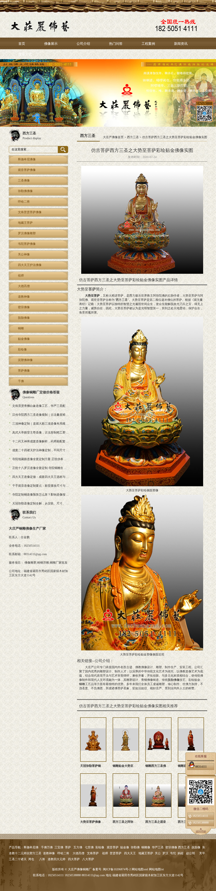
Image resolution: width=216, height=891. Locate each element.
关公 (158, 853)
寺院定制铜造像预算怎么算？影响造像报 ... (40, 494)
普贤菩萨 (116, 853)
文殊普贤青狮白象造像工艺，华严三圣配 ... (40, 405)
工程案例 (148, 43)
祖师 (105, 853)
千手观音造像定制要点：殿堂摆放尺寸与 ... (40, 485)
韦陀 (173, 853)
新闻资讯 (181, 43)
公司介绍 (83, 43)
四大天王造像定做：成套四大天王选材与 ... (40, 476)
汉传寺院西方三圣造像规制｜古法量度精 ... (40, 414)
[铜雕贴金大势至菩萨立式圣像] (126, 739)
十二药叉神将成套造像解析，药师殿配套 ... (40, 441)
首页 (21, 43)
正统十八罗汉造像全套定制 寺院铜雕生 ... (39, 468)
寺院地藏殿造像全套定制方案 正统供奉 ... (39, 459)
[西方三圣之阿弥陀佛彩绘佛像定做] (126, 795)
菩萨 (92, 289)
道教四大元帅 (56, 859)
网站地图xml (140, 869)
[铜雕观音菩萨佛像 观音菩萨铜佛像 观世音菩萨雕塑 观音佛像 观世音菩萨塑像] (191, 739)
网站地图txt (156, 869)
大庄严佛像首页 (113, 137)
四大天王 (130, 853)
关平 (202, 853)
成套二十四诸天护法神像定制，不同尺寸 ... (40, 450)
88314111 (201, 766)
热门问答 (116, 43)
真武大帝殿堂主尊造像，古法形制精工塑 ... (40, 432)
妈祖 (181, 853)
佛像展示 (51, 43)
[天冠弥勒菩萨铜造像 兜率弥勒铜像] (93, 739)
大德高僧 (78, 853)
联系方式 (25, 54)
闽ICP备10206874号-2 (116, 869)
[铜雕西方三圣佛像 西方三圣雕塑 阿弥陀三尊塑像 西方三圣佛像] (158, 739)
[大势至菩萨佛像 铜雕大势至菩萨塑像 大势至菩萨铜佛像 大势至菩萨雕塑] (93, 795)
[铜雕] (108, 88)
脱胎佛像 (174, 679)
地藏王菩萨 (145, 853)
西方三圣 (133, 137)
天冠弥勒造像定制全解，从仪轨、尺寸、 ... (40, 503)
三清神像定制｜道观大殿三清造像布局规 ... (40, 423)
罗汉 (165, 853)
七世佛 (89, 847)
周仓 (31, 859)
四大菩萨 (74, 859)
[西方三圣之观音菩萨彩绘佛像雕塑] (158, 795)
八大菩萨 (88, 859)
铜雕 (82, 684)
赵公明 (190, 853)
